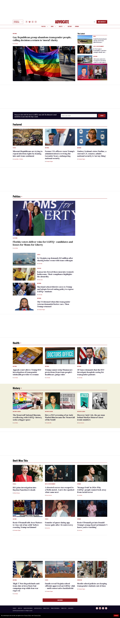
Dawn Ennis (48, 528)
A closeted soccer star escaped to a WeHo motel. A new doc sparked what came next (59, 489)
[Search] (94, 22)
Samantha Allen (48, 422)
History (70, 26)
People (14, 484)
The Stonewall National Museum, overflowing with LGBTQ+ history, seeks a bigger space (27, 417)
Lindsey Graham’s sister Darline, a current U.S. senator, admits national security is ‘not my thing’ (91, 153)
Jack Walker (16, 422)
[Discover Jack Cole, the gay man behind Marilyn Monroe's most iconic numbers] (92, 400)
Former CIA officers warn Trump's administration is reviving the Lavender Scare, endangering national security (60, 155)
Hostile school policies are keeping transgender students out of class (92, 584)
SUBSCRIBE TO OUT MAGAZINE (16, 22)
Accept (116, 615)
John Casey (80, 530)
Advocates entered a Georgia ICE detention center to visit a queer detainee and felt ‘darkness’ (99, 62)
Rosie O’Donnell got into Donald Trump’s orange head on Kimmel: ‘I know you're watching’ (92, 525)
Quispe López (40, 279)
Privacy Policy (27, 615)
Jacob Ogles (16, 43)
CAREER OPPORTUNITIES (28, 608)
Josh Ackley (80, 495)
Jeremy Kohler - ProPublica (18, 159)
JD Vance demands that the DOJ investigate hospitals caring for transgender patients (90, 372)
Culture (15, 519)
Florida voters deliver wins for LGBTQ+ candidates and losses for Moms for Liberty (43, 243)
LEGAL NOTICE (70, 608)
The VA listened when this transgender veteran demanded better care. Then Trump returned (53, 304)
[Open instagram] (36, 22)
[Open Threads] (33, 22)
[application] (92, 72)
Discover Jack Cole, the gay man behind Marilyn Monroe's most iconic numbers (91, 417)
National (15, 33)
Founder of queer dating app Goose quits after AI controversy (59, 523)
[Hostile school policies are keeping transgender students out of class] (92, 569)
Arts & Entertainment (98, 46)
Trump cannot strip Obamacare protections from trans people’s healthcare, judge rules (58, 372)
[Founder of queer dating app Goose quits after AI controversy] (60, 508)
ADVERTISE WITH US (38, 608)
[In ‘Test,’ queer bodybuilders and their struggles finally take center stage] (84, 49)
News (52, 26)
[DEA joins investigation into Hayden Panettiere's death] (28, 473)
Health (60, 26)
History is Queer (17, 411)
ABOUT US (20, 608)
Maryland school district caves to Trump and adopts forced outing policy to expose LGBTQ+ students (55, 289)
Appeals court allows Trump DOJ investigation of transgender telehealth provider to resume (27, 372)
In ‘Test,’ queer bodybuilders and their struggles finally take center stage (99, 51)
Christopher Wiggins (49, 161)
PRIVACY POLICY (46, 608)
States (14, 147)
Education (79, 580)
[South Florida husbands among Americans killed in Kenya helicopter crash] (84, 39)
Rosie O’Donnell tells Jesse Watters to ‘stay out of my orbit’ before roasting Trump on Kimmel (27, 525)
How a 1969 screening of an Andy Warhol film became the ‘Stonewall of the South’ (60, 417)
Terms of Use (37, 615)
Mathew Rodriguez (17, 493)
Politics (43, 26)
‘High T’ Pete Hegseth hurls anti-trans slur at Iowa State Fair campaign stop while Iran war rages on (26, 587)
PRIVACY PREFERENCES (55, 608)
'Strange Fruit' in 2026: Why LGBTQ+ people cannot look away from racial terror (91, 489)
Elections (15, 238)
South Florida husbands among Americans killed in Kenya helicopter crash (100, 41)
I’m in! (101, 115)
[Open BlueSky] (29, 22)
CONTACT (14, 608)
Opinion (77, 26)
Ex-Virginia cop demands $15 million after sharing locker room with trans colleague (55, 259)
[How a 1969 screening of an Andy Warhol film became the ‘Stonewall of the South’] (60, 400)
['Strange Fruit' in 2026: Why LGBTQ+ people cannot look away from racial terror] (92, 473)
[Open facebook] (26, 22)
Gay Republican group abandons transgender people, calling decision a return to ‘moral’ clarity (42, 39)
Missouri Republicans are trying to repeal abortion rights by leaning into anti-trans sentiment (27, 153)
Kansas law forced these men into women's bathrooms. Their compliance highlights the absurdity (55, 274)
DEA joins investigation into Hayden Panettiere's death (24, 488)
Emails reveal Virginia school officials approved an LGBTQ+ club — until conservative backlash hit (60, 586)
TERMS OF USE (63, 608)
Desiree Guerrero (81, 422)
